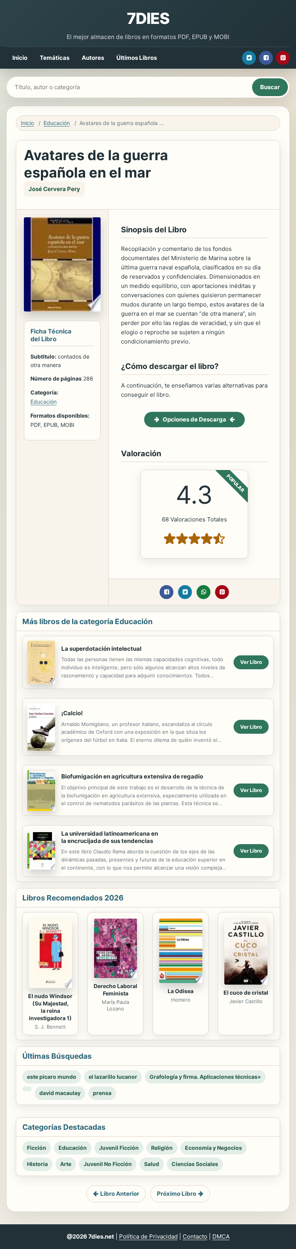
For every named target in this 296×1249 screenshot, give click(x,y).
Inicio (19, 57)
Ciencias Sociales (195, 1164)
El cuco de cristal (246, 992)
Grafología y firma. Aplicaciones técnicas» (205, 1076)
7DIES (148, 18)
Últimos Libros (136, 57)
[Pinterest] (283, 58)
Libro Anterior (119, 1193)
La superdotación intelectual (101, 648)
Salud (151, 1164)
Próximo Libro (176, 1193)
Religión (162, 1147)
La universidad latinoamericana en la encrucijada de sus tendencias (109, 837)
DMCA (221, 1236)
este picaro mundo (51, 1076)
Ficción (36, 1147)
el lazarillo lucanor (113, 1076)
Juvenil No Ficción (108, 1164)
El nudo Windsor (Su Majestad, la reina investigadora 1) (50, 1007)
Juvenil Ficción (119, 1147)
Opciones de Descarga (194, 419)
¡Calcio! (72, 713)
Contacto (195, 1236)
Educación (57, 123)
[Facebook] (266, 58)
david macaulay (60, 1093)
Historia (37, 1164)
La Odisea (180, 991)
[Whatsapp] (203, 592)
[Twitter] (249, 58)
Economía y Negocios (213, 1147)
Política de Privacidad (148, 1236)
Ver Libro (251, 662)
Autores (93, 57)
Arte (65, 1164)
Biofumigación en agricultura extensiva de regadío (132, 776)
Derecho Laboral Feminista (115, 990)
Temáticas (54, 57)
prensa (102, 1093)
